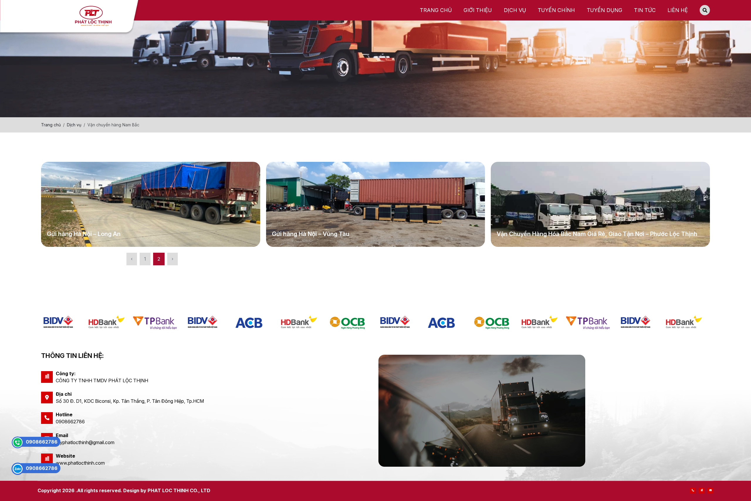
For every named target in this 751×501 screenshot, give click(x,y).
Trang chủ (51, 124)
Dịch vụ (74, 124)
